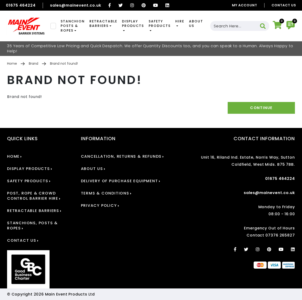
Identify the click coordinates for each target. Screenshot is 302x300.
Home (12, 63)
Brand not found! (64, 63)
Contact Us (284, 5)
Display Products (133, 23)
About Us (196, 23)
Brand (33, 63)
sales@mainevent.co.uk (75, 5)
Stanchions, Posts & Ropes (32, 225)
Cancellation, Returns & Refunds (121, 156)
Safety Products (160, 23)
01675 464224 (21, 5)
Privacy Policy (99, 205)
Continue (261, 107)
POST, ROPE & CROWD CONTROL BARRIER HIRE (32, 196)
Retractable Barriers (103, 23)
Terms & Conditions (105, 193)
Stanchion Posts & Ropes (73, 26)
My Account (244, 5)
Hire (179, 21)
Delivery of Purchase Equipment (119, 181)
